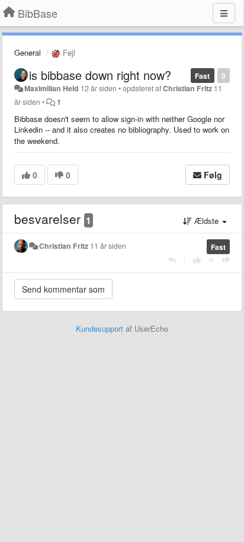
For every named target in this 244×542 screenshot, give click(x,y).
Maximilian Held (51, 88)
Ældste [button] (206, 220)
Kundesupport (99, 328)
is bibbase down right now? (100, 75)
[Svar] (172, 259)
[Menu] (224, 13)
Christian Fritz (187, 88)
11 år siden (108, 245)
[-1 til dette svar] (226, 259)
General (27, 52)
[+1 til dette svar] (197, 259)
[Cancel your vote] (211, 259)
